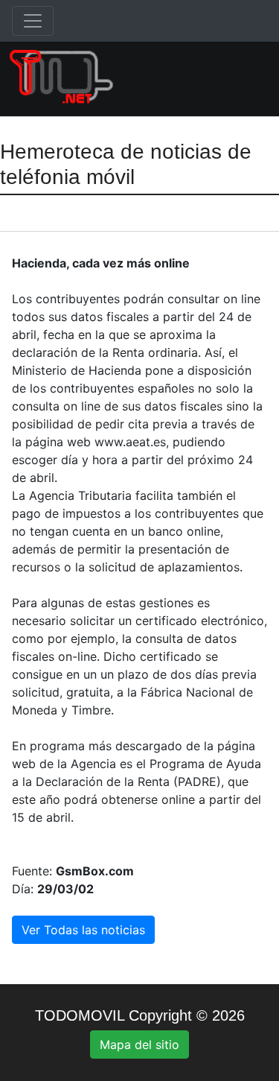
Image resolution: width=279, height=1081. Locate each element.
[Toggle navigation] (33, 21)
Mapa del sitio (139, 1044)
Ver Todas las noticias (83, 929)
